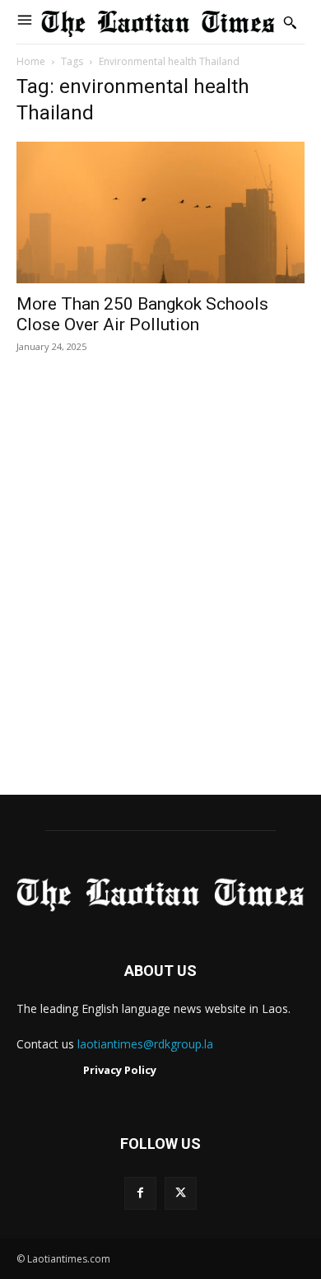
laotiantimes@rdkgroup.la (145, 1044)
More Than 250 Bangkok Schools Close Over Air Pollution (142, 314)
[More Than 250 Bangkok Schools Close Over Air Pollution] (160, 212)
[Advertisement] (160, 591)
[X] (181, 1193)
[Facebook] (140, 1193)
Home (30, 61)
